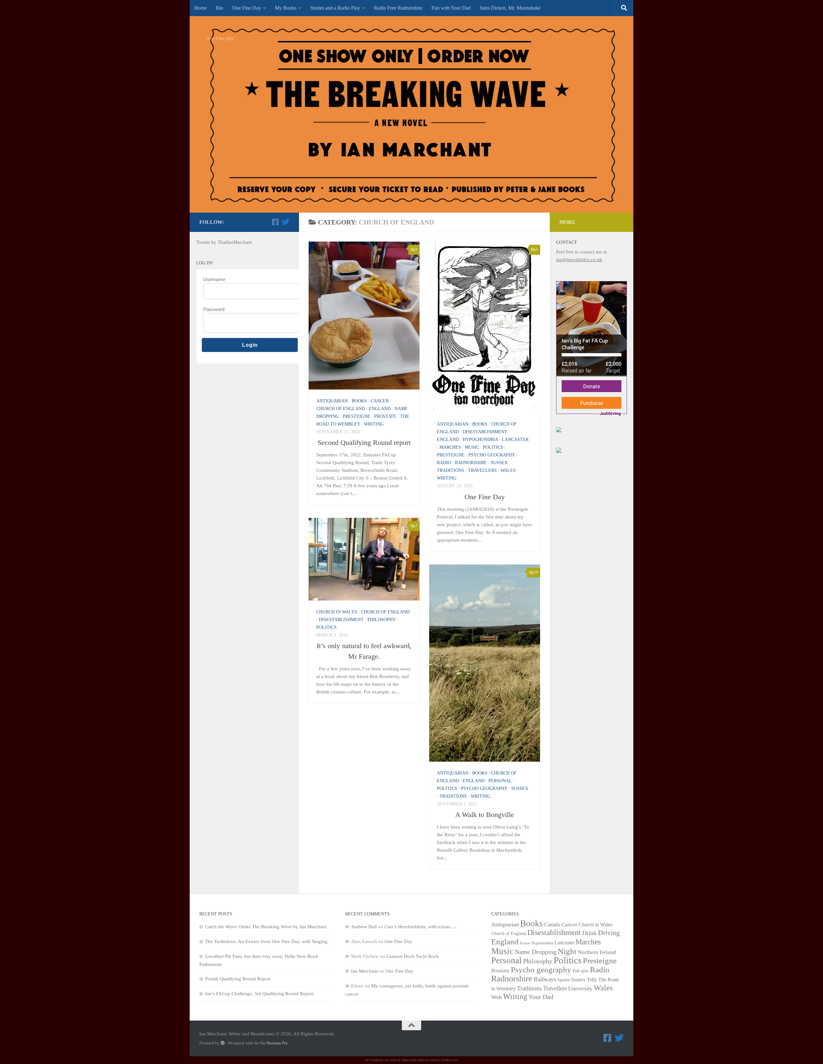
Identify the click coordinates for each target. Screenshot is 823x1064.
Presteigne (356, 416)
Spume (563, 979)
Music (472, 447)
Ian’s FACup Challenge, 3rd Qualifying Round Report (259, 993)
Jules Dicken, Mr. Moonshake (510, 8)
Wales (508, 470)
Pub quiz (581, 970)
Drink (589, 933)
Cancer (380, 401)
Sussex (499, 462)
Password (213, 309)
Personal (499, 780)
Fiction (525, 943)
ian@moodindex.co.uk (579, 259)
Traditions (450, 470)
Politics (493, 447)
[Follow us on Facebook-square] (275, 222)
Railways (545, 979)
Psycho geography (491, 455)
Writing (374, 424)
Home (200, 8)
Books (359, 401)
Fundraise (591, 402)
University (580, 988)
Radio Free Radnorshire (398, 8)
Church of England (340, 408)
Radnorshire (471, 462)
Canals (552, 924)
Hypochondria (480, 439)
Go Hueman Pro (274, 1043)
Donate (591, 386)
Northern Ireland (597, 952)
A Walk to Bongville (484, 815)
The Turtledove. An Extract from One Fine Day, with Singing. (267, 941)
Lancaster (515, 439)
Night (567, 951)
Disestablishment (485, 431)
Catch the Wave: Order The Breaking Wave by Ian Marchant (265, 926)
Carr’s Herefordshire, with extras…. (420, 926)
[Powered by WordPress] (223, 1043)
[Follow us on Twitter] (285, 222)
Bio (219, 8)
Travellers (482, 470)
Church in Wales (336, 612)
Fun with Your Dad (451, 8)
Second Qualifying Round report (364, 442)
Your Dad (541, 996)
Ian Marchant (364, 971)
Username (214, 279)
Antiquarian (332, 401)
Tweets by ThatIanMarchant (224, 242)
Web (496, 997)
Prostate (385, 416)
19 (536, 572)
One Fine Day (246, 8)
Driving (609, 933)
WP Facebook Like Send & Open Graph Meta (394, 1060)
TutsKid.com (449, 1060)
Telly (592, 980)
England (380, 408)
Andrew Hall (364, 926)
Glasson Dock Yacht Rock (412, 956)
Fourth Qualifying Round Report (238, 978)
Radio (444, 462)
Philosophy (381, 619)
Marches (450, 447)
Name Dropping (535, 951)
